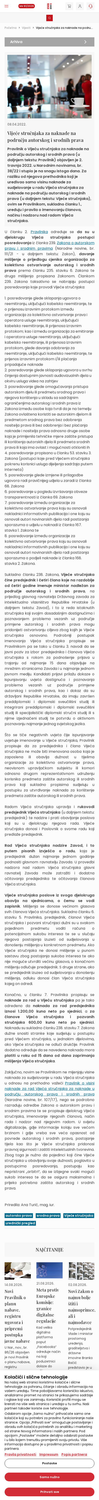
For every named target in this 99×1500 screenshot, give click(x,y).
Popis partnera (74, 1454)
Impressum (48, 1454)
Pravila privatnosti (20, 1454)
